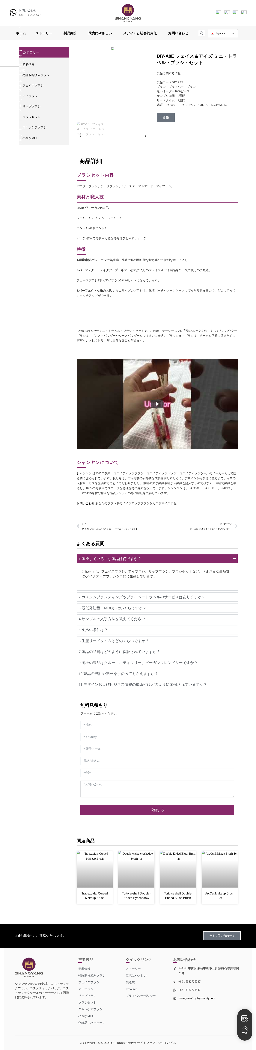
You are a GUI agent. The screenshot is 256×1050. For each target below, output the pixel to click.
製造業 (130, 982)
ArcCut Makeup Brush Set (219, 896)
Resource (131, 989)
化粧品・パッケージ (91, 1022)
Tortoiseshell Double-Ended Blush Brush (178, 896)
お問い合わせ (178, 33)
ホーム (21, 33)
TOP (245, 1033)
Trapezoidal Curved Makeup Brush (95, 896)
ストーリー (43, 33)
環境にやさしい (100, 33)
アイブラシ (29, 96)
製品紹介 (70, 33)
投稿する (157, 810)
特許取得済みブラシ (35, 75)
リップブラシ (31, 106)
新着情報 (28, 64)
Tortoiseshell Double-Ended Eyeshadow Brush (136, 896)
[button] (201, 33)
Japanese (220, 33)
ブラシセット (31, 117)
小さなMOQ (30, 138)
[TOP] (244, 1028)
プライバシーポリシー (141, 995)
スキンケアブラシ (34, 127)
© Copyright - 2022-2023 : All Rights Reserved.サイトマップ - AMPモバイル (128, 1042)
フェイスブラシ (32, 85)
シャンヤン (84, 473)
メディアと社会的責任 (140, 33)
